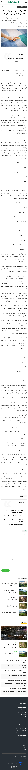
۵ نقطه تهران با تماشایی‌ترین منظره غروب (17, 680)
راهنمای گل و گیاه (22, 712)
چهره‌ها (24, 738)
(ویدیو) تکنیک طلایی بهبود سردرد (15, 524)
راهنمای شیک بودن (21, 735)
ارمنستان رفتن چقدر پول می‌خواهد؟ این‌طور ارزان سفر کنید (14, 692)
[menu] (26, 2)
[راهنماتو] (14, 2)
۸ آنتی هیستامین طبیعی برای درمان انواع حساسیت (13, 516)
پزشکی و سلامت (20, 6)
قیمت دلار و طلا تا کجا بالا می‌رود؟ (15, 58)
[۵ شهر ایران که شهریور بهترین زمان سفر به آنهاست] (23, 613)
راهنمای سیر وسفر (22, 707)
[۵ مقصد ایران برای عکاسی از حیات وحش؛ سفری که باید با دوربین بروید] (23, 606)
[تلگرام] (12, 767)
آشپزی (24, 717)
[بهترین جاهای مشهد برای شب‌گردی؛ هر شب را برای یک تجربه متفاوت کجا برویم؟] (14, 633)
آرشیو (24, 750)
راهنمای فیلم (23, 714)
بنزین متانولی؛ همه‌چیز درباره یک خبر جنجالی (14, 63)
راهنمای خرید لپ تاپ (21, 730)
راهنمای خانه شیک (21, 710)
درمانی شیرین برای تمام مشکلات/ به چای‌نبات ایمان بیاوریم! (14, 511)
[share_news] (2, 6)
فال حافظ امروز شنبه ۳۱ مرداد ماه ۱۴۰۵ (17, 688)
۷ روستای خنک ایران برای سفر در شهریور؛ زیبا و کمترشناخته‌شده (16, 676)
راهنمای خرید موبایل (21, 728)
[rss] (16, 767)
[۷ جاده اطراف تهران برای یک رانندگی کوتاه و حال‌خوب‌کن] (23, 592)
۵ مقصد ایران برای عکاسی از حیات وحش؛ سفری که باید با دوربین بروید (10, 606)
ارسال (5, 570)
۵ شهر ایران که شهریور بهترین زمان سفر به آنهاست (9, 613)
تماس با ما (23, 747)
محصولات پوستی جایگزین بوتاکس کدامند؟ (15, 507)
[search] (2, 2)
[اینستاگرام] (14, 767)
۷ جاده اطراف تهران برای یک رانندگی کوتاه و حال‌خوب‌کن (10, 591)
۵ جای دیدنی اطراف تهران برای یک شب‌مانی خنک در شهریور (15, 684)
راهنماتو (6, 757)
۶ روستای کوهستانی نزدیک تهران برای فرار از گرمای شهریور (9, 584)
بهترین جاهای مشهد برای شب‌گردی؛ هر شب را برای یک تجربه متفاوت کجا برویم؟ (14, 637)
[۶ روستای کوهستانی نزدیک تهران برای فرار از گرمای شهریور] (23, 584)
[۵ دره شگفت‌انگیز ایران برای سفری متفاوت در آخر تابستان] (23, 599)
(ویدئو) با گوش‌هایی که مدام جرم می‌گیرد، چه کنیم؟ (13, 520)
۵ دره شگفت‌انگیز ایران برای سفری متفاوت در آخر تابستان (10, 598)
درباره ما (24, 745)
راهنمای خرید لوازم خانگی (20, 733)
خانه (25, 6)
